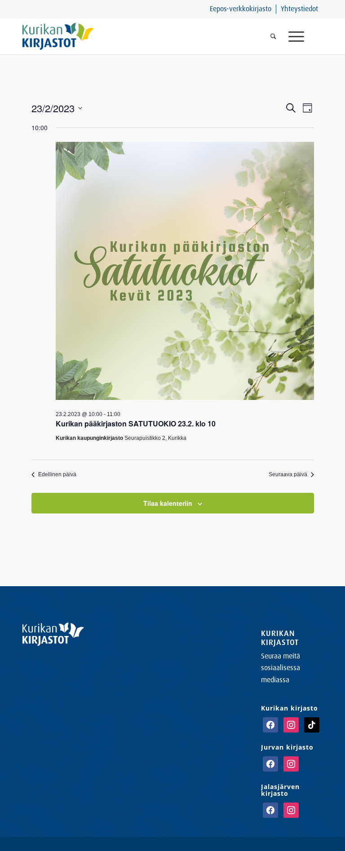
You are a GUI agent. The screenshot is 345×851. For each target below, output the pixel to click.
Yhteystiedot (299, 8)
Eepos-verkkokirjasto (240, 8)
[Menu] (302, 36)
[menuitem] (240, 9)
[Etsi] (273, 36)
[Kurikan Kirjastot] (58, 36)
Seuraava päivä (288, 474)
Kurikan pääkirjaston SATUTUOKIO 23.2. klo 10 (136, 423)
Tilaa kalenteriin (167, 503)
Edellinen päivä (57, 474)
